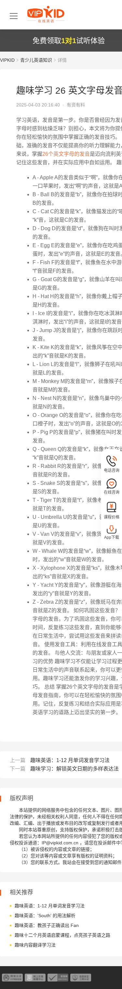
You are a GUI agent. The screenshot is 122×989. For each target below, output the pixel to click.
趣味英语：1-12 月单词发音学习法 (70, 760)
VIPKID (7, 60)
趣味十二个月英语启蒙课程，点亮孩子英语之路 (62, 935)
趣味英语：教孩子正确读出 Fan (47, 925)
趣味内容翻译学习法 (35, 945)
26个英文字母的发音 (66, 154)
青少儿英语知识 (36, 60)
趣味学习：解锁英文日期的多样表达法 (74, 769)
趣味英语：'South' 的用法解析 (45, 915)
